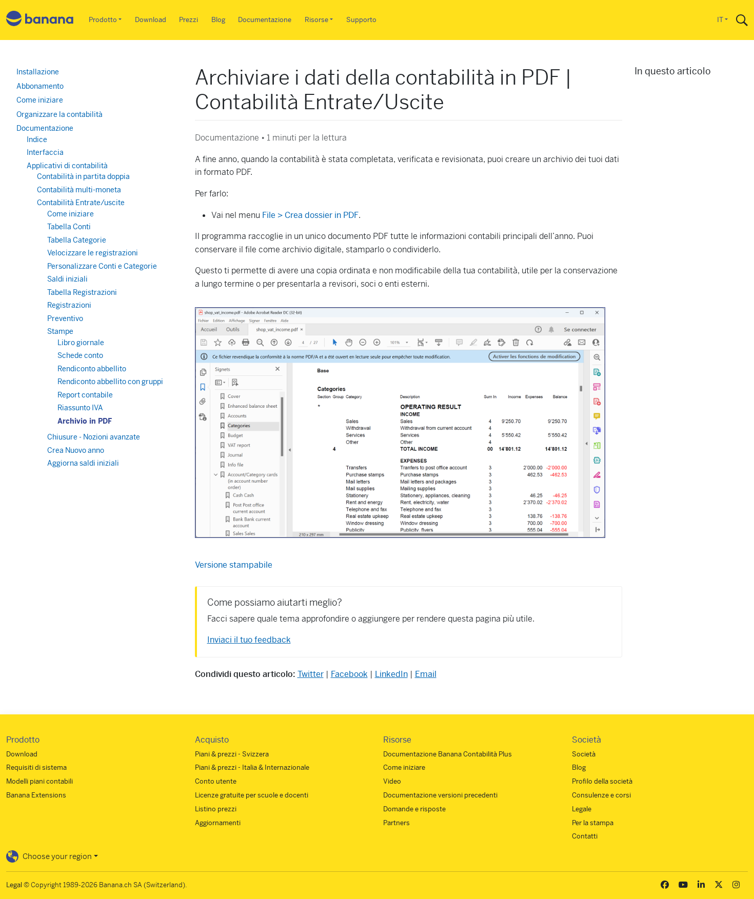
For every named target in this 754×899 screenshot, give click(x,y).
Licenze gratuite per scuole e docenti (251, 795)
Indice (37, 139)
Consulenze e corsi (601, 795)
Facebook (349, 674)
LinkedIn (391, 674)
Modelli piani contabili (39, 781)
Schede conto (80, 355)
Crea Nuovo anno (75, 450)
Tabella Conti (69, 226)
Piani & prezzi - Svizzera (232, 754)
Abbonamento (40, 86)
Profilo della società (602, 781)
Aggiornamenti (218, 822)
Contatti (585, 836)
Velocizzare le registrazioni (92, 252)
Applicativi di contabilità (67, 165)
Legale (581, 809)
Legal (14, 885)
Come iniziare (39, 100)
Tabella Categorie (76, 240)
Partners (396, 822)
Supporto (361, 19)
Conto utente (215, 781)
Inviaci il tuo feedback (249, 639)
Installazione (37, 71)
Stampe (60, 331)
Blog (218, 19)
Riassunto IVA (80, 407)
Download (150, 19)
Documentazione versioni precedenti (440, 795)
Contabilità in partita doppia (83, 176)
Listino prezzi (215, 809)
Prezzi (188, 19)
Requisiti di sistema (36, 767)
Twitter (310, 674)
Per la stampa (592, 822)
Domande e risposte (414, 809)
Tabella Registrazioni (82, 292)
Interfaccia (45, 152)
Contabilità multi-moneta (79, 189)
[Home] (40, 20)
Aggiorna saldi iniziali (83, 463)
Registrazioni (69, 305)
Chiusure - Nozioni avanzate (93, 437)
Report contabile (85, 394)
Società (584, 754)
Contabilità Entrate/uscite (81, 202)
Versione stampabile (233, 565)
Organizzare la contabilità (59, 114)
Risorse (316, 19)
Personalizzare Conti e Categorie (102, 266)
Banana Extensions (36, 795)
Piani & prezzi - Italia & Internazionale (252, 767)
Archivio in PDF (84, 421)
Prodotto (103, 19)
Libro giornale (80, 342)
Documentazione (264, 19)
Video (392, 781)
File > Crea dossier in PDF (309, 215)
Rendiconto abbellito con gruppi (110, 381)
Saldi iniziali (67, 279)
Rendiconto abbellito (91, 368)
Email (425, 674)
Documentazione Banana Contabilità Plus (447, 754)
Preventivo (65, 318)
